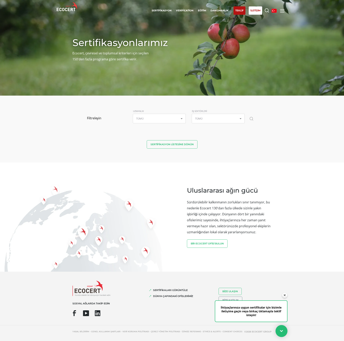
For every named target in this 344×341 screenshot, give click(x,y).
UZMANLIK (138, 111)
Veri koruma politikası (135, 331)
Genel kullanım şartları (105, 331)
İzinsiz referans (191, 331)
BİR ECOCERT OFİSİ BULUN (207, 243)
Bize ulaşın (230, 291)
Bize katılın (230, 300)
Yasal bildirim (80, 331)
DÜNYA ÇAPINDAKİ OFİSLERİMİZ (173, 296)
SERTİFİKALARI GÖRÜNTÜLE (170, 290)
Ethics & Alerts (212, 331)
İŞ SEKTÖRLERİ (199, 111)
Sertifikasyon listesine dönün (172, 144)
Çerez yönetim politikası (165, 331)
